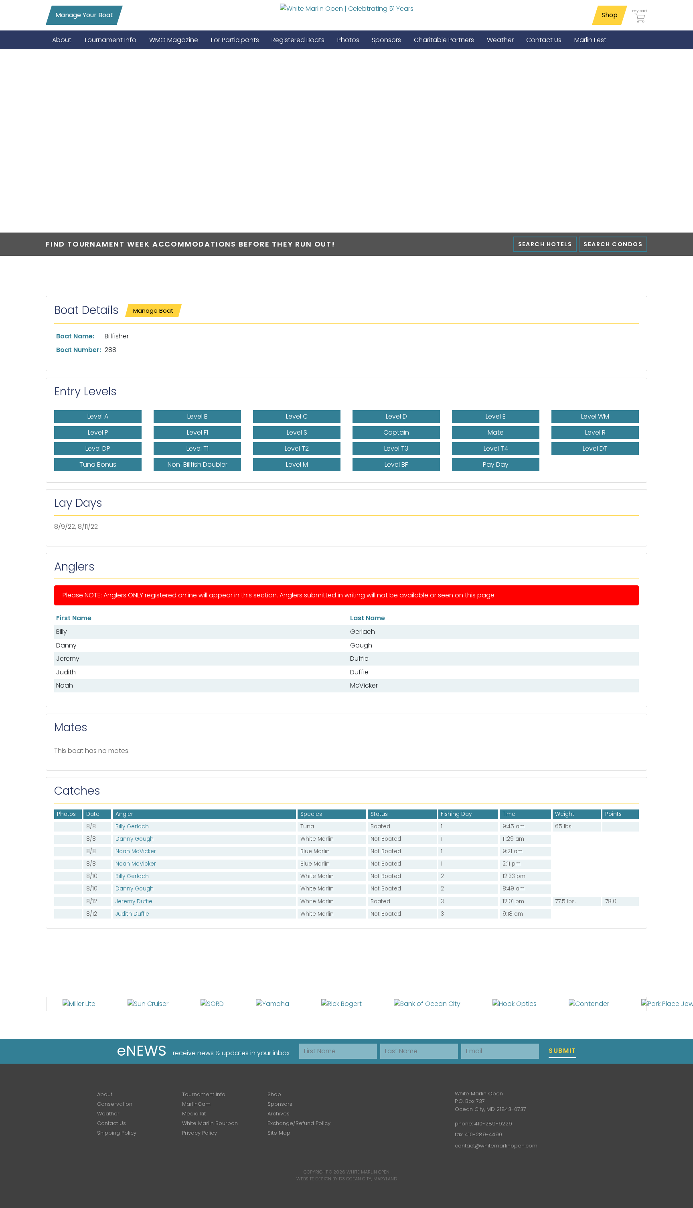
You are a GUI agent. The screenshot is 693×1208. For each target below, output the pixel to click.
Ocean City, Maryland (371, 1179)
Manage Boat (153, 310)
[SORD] (212, 1003)
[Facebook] (374, 1099)
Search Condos (613, 244)
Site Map (278, 1133)
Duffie (359, 658)
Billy (61, 631)
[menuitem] (61, 40)
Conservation (114, 1104)
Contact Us (111, 1123)
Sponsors (279, 1104)
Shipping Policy (116, 1133)
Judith (66, 672)
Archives (278, 1113)
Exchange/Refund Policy (298, 1123)
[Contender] (589, 1003)
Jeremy (67, 658)
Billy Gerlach (132, 826)
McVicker (364, 685)
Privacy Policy (199, 1133)
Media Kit (194, 1113)
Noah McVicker (136, 851)
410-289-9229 (493, 1123)
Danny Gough (135, 839)
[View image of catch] (59, 901)
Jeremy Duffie (134, 901)
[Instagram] (397, 1099)
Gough (361, 645)
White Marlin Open (367, 1172)
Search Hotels (545, 244)
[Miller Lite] (79, 1003)
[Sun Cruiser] (148, 1003)
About (104, 1094)
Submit (562, 1050)
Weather (108, 1113)
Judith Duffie (132, 914)
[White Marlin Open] (346, 8)
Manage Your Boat (84, 15)
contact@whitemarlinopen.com (496, 1145)
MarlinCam (196, 1104)
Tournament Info (203, 1094)
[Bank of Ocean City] (427, 1003)
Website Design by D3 (320, 1179)
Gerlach (362, 631)
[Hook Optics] (514, 1003)
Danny (66, 645)
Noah (64, 685)
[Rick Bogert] (341, 1003)
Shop (610, 15)
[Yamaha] (272, 1003)
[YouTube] (421, 1099)
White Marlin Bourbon (210, 1123)
